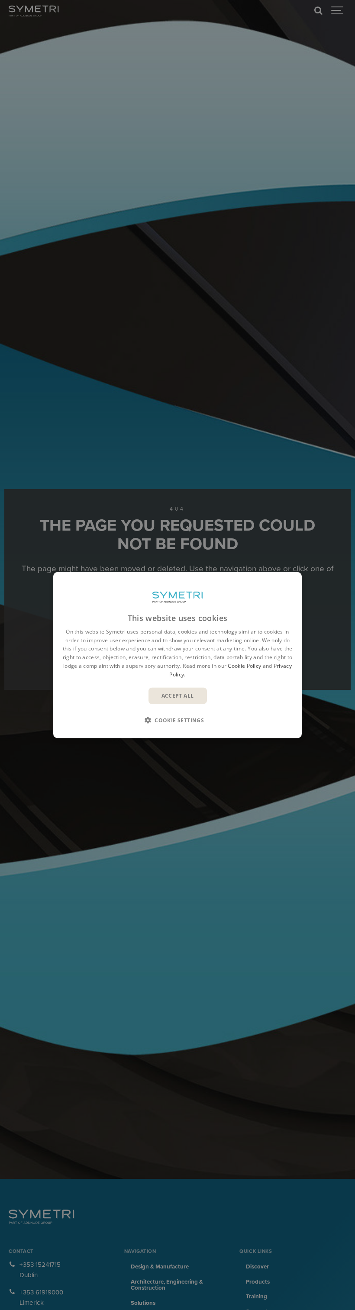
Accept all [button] (177, 695)
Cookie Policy (244, 665)
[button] (177, 720)
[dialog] (177, 655)
